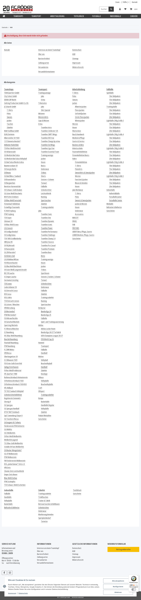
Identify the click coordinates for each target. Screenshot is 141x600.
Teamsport (45, 346)
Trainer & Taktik (44, 500)
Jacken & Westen (81, 204)
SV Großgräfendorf (11, 231)
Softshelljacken (80, 113)
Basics (43, 165)
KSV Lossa (7, 294)
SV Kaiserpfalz (9, 249)
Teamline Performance (49, 231)
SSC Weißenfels (9, 433)
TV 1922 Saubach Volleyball (14, 391)
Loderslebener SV (10, 287)
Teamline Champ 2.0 (48, 238)
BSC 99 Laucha (9, 273)
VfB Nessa (7, 353)
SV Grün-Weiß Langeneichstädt (15, 269)
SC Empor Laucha (10, 276)
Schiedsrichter (46, 190)
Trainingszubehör (47, 207)
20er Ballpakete (114, 103)
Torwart (44, 183)
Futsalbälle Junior (115, 197)
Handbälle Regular (47, 405)
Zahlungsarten (43, 63)
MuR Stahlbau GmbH (11, 131)
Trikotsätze (42, 103)
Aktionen (41, 113)
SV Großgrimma (9, 235)
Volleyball (44, 360)
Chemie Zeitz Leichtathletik (14, 471)
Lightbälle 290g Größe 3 (115, 120)
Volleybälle (45, 381)
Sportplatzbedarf (44, 518)
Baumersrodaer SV (11, 165)
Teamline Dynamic (47, 221)
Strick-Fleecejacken (82, 117)
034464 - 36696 (7, 553)
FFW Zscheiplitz (9, 481)
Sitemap (75, 58)
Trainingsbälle (112, 106)
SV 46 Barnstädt (10, 151)
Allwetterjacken (80, 106)
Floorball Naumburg (11, 342)
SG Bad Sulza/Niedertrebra (14, 162)
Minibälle (110, 204)
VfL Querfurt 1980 (10, 374)
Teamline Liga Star (48, 148)
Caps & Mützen (43, 120)
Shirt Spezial (45, 110)
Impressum (12, 593)
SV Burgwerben (9, 183)
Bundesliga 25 (46, 315)
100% (125, 2)
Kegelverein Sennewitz (12, 398)
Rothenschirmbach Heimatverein (16, 377)
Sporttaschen (46, 200)
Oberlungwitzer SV (11, 356)
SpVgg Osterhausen (11, 367)
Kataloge (44, 374)
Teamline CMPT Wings (49, 134)
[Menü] (137, 576)
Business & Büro (78, 145)
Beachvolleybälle (47, 384)
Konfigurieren (118, 586)
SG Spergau (8, 405)
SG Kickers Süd (9, 256)
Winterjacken (80, 120)
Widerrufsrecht (78, 67)
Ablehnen (118, 592)
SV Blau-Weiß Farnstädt (12, 200)
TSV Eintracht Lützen (11, 301)
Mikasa (41, 377)
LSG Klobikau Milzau (11, 259)
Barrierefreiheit (44, 58)
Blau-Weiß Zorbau (10, 478)
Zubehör (10, 127)
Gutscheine (42, 419)
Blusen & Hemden (81, 183)
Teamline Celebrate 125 (49, 131)
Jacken (9, 120)
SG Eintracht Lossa (11, 290)
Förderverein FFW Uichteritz (14, 426)
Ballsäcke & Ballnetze (114, 207)
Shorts (43, 176)
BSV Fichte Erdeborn (11, 197)
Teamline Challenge (48, 235)
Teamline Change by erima (50, 141)
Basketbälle (45, 401)
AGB (73, 54)
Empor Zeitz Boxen (10, 474)
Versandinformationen (46, 71)
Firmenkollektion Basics (80, 155)
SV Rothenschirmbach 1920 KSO (15, 384)
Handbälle (7, 497)
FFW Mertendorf (10, 315)
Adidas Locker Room (48, 328)
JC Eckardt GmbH (10, 106)
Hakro (74, 158)
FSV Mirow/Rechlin (11, 318)
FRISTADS (75, 228)
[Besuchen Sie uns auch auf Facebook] (4, 573)
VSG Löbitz (8, 297)
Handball (44, 353)
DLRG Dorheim (9, 134)
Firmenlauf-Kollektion (12, 204)
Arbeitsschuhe (77, 148)
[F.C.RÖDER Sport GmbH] (4, 16)
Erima (43, 99)
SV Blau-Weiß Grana (11, 224)
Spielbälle (110, 93)
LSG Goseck (8, 228)
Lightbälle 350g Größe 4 (115, 162)
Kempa (40, 398)
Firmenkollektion (81, 162)
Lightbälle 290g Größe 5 (115, 148)
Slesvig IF (7, 401)
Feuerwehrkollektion (79, 151)
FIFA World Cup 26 (47, 339)
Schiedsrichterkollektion (13, 394)
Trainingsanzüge (44, 93)
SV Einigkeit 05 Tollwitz (12, 422)
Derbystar (41, 308)
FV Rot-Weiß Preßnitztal (12, 370)
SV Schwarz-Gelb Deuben (13, 190)
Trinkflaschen (43, 497)
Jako (42, 96)
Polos (9, 113)
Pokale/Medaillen (44, 415)
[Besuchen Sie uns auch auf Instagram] (10, 573)
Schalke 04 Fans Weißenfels (14, 446)
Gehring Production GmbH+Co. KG (16, 103)
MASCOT (75, 217)
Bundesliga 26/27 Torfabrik (51, 332)
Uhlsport (41, 391)
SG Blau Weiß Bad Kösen (12, 266)
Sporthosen (45, 273)
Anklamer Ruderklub (11, 145)
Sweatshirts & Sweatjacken (85, 172)
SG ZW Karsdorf (10, 252)
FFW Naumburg (9, 346)
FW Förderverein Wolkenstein (14, 460)
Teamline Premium (47, 249)
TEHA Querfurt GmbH (11, 93)
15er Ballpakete (114, 99)
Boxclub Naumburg (11, 339)
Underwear (45, 169)
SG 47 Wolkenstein (11, 453)
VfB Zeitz (7, 467)
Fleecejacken (79, 110)
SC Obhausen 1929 (10, 360)
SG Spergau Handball (11, 408)
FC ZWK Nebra (9, 349)
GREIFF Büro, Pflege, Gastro (82, 231)
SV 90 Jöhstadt (9, 245)
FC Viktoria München (11, 328)
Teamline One (46, 217)
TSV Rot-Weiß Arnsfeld (12, 148)
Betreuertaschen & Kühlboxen (49, 504)
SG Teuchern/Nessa (11, 419)
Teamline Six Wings (48, 145)
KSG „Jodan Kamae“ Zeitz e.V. (14, 464)
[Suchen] (111, 9)
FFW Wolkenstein (10, 457)
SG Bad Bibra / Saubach (12, 176)
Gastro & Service (78, 141)
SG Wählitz (8, 429)
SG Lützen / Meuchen (11, 304)
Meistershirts (43, 117)
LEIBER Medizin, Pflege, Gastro (83, 235)
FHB (73, 224)
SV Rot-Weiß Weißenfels (12, 436)
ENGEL (74, 221)
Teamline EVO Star (47, 138)
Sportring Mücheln (11, 325)
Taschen (10, 124)
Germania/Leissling (11, 280)
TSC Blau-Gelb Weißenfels (13, 443)
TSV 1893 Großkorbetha (12, 238)
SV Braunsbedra (10, 179)
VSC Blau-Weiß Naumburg (13, 335)
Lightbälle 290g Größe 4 (115, 134)
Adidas (40, 325)
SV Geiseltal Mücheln (11, 322)
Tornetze (44, 521)
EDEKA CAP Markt (10, 99)
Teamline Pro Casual (48, 245)
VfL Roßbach (8, 388)
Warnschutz (76, 131)
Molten (41, 356)
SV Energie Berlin (10, 169)
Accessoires (79, 214)
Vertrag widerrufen (123, 549)
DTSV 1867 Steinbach (11, 412)
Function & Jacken (81, 179)
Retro (43, 256)
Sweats (9, 117)
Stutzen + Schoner (47, 179)
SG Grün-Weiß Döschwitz (13, 193)
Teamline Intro (46, 127)
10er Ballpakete (114, 96)
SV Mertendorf (9, 311)
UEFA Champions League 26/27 (52, 335)
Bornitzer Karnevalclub (12, 186)
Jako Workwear (77, 190)
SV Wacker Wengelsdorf (12, 450)
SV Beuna (7, 172)
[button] (120, 9)
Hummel (41, 342)
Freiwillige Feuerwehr (12, 207)
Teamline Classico (47, 242)
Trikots (43, 172)
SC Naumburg (9, 332)
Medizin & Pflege (78, 138)
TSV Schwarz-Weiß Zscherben (14, 485)
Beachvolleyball (46, 363)
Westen (75, 124)
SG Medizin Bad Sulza (12, 155)
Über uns (41, 54)
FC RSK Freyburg (10, 211)
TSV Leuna (8, 283)
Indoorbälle (111, 190)
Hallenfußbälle (114, 193)
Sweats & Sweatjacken (83, 200)
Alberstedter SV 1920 (11, 138)
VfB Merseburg (9, 308)
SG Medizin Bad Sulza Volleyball (15, 158)
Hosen (43, 162)
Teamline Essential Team (50, 151)
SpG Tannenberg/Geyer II (13, 415)
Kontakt (134, 2)
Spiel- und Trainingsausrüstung (52, 322)
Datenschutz (23, 593)
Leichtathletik (46, 193)
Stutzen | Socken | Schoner (51, 276)
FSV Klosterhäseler (11, 263)
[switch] (134, 589)
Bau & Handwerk (78, 134)
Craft (40, 388)
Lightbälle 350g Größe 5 (115, 176)
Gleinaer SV (8, 221)
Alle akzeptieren (118, 581)
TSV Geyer (8, 217)
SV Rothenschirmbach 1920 (13, 381)
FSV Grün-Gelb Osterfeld (13, 363)
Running (44, 197)
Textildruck (77, 490)
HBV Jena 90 (8, 242)
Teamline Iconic (46, 224)
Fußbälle (44, 186)
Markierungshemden (45, 514)
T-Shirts (10, 110)
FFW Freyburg (9, 214)
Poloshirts (78, 169)
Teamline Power (47, 228)
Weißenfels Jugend (11, 440)
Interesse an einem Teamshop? (49, 50)
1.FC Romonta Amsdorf (12, 141)
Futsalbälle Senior (115, 200)
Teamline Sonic (46, 214)
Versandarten (43, 67)
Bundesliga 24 (46, 311)
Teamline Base (46, 252)
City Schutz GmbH (10, 96)
